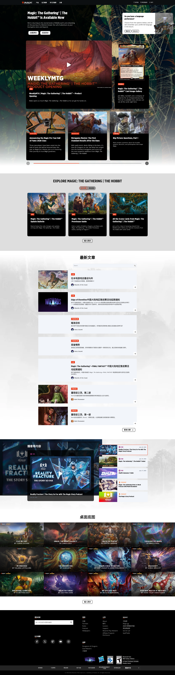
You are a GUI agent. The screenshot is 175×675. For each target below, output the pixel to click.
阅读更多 (45, 33)
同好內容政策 (91, 668)
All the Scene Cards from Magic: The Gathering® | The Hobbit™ (128, 225)
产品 (37, 2)
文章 (60, 2)
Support (105, 628)
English (135, 31)
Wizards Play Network (110, 631)
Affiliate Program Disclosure (108, 634)
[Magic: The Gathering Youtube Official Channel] (60, 641)
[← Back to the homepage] (27, 2)
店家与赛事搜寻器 (129, 626)
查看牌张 (33, 33)
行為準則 (53, 668)
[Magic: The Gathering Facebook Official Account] (37, 641)
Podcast (85, 628)
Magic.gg (126, 624)
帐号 (152, 2)
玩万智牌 (44, 2)
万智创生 (74, 389)
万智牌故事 (75, 319)
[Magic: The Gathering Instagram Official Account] (68, 641)
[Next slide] (147, 163)
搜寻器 (136, 2)
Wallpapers (86, 631)
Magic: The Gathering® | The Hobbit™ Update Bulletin (46, 225)
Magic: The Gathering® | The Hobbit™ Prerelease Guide (87, 225)
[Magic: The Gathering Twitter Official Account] (45, 641)
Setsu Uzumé (78, 329)
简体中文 (128, 31)
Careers (105, 626)
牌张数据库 (144, 2)
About (105, 621)
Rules (84, 626)
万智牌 (125, 621)
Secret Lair (126, 631)
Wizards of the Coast (81, 285)
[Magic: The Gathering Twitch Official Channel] (52, 641)
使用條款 (40, 668)
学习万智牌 (53, 2)
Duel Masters (87, 649)
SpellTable (126, 633)
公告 (73, 274)
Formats (85, 624)
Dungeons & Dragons (89, 646)
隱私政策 (66, 668)
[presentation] (135, 287)
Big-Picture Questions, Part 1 (129, 147)
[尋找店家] (71, 622)
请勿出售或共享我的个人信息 (104, 668)
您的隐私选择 (117, 668)
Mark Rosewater (79, 399)
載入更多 (87, 241)
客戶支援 (79, 668)
